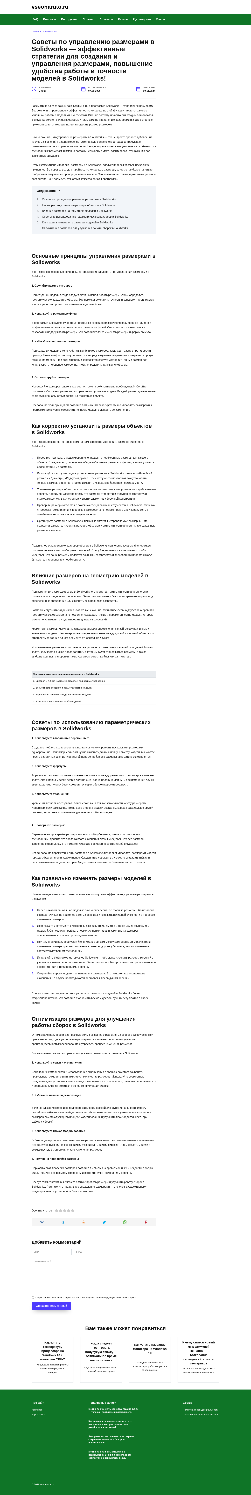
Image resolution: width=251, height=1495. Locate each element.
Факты (160, 19)
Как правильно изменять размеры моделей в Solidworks (77, 222)
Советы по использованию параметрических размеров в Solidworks (85, 216)
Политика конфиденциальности (200, 1409)
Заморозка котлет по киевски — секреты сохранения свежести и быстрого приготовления (111, 1439)
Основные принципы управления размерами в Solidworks (79, 199)
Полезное (106, 19)
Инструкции (69, 19)
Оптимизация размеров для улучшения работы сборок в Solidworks (85, 228)
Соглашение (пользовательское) (201, 1414)
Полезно (88, 19)
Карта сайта (38, 1414)
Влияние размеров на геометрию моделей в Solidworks (77, 210)
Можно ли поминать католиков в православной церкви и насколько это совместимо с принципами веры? (109, 1454)
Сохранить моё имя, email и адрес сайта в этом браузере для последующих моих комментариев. (86, 1297)
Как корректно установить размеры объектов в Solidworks (78, 205)
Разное (123, 19)
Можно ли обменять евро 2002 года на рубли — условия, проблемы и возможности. (113, 1410)
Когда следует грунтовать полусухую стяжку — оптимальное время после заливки (101, 1352)
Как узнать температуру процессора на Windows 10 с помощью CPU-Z (52, 1351)
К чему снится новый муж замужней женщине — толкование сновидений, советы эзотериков (198, 1353)
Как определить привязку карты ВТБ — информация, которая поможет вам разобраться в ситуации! (110, 1424)
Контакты (37, 1409)
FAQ (35, 19)
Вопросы (49, 19)
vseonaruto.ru (50, 7)
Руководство (142, 19)
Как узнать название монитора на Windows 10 (150, 1349)
